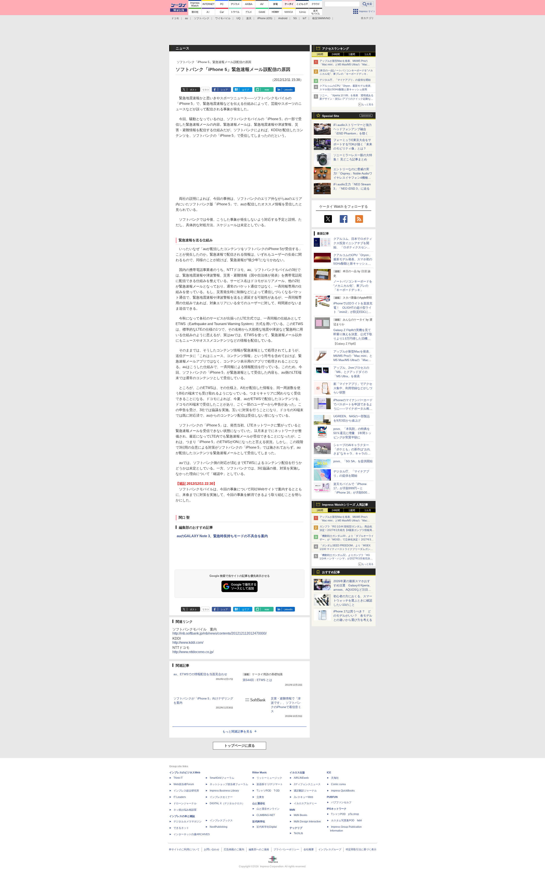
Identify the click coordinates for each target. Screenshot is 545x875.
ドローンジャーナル (185, 803)
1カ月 (367, 54)
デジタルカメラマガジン (188, 821)
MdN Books (300, 815)
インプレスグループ (329, 849)
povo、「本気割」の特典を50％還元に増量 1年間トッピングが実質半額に (352, 433)
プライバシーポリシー (286, 849)
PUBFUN (332, 797)
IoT (304, 18)
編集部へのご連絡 (259, 849)
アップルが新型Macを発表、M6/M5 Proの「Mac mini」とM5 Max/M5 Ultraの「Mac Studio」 (344, 64)
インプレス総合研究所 (186, 790)
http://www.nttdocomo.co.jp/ (193, 652)
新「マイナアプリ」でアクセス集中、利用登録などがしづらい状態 (352, 388)
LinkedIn (288, 89)
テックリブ (296, 827)
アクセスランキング (335, 48)
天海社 (335, 777)
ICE (329, 772)
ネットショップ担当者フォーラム (229, 784)
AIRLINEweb (301, 777)
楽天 (248, 18)
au (186, 18)
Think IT (178, 777)
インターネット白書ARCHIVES (192, 834)
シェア (224, 89)
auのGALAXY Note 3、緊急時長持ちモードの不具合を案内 (222, 536)
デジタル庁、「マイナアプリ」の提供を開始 (345, 79)
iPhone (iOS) (264, 18)
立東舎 (260, 797)
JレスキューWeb (303, 797)
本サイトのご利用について (184, 849)
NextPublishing (218, 826)
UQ (238, 18)
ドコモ (175, 18)
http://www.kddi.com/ (187, 642)
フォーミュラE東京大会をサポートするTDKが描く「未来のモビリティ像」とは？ (352, 144)
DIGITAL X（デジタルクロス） (227, 803)
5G (295, 18)
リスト (205, 89)
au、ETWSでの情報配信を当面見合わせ (200, 674)
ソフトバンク (201, 18)
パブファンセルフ (341, 802)
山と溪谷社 (258, 803)
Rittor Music (259, 772)
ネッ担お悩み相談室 (185, 809)
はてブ (245, 89)
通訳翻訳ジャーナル (305, 790)
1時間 (320, 54)
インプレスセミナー (221, 797)
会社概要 (309, 849)
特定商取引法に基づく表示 (361, 849)
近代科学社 (258, 821)
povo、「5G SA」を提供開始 (353, 461)
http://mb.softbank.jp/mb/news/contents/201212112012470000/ (219, 633)
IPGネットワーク (336, 808)
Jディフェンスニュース (307, 784)
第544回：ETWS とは (257, 680)
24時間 (336, 54)
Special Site (330, 116)
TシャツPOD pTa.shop (345, 814)
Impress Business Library (224, 790)
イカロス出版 (297, 772)
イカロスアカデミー (305, 803)
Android (282, 18)
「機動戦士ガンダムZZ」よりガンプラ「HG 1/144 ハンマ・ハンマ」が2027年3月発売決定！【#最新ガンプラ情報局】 (345, 559)
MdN (292, 809)
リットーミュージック (269, 777)
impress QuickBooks (343, 790)
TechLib (298, 833)
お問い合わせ (211, 849)
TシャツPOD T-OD (268, 790)
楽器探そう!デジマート (270, 784)
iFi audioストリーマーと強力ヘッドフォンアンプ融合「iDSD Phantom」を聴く (352, 129)
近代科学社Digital (267, 826)
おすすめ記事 (331, 572)
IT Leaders (180, 797)
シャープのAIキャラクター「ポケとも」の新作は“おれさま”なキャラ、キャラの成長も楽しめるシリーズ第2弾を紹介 (352, 453)
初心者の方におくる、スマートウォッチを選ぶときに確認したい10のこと (352, 600)
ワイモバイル (223, 18)
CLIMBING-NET (266, 815)
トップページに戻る (239, 745)
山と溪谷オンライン (268, 808)
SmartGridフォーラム (222, 777)
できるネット (181, 827)
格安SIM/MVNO (321, 18)
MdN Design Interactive (307, 821)
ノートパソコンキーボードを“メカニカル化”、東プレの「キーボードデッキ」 (352, 286)
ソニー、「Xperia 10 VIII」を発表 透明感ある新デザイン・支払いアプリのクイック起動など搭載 (346, 99)
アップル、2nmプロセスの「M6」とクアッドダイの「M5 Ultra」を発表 (351, 372)
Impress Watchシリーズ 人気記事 (345, 504)
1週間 (352, 54)
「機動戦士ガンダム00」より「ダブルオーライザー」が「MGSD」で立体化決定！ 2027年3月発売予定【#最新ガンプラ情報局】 (347, 539)
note (267, 89)
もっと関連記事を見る (237, 731)
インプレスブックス (221, 820)
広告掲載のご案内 (234, 849)
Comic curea (338, 784)
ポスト (193, 89)
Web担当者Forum (184, 784)
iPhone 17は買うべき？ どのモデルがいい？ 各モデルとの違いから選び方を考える (352, 616)
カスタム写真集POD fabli (346, 820)
